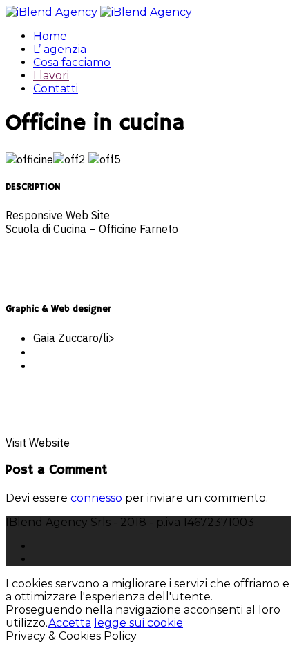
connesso (96, 498)
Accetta (69, 622)
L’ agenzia (59, 49)
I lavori (51, 75)
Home (50, 36)
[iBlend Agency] (99, 12)
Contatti (55, 88)
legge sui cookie (138, 622)
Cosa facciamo (72, 62)
